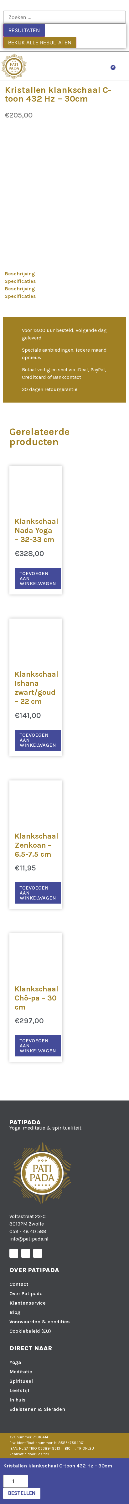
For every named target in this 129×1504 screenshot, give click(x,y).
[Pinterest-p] (37, 1253)
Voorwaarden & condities (39, 1322)
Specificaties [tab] (20, 281)
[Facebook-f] (13, 1253)
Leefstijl (19, 1390)
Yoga (15, 1362)
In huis (17, 1400)
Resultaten (24, 30)
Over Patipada (26, 1293)
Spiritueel (21, 1381)
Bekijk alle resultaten (39, 42)
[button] (123, 66)
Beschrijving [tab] (20, 274)
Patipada (25, 1122)
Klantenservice (27, 1303)
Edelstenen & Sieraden (37, 1409)
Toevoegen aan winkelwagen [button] (38, 578)
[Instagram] (25, 1253)
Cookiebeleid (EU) (30, 1331)
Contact (18, 1284)
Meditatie (20, 1372)
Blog (14, 1312)
